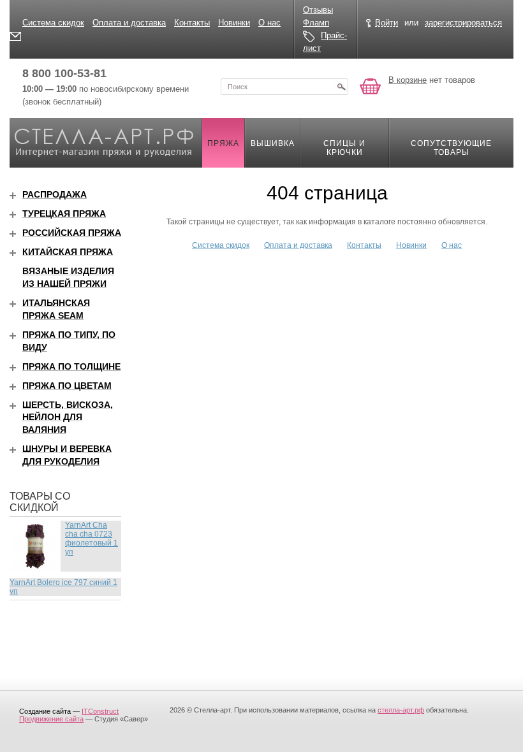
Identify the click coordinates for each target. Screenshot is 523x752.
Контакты (192, 22)
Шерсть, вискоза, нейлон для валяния (67, 417)
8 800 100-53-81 (64, 73)
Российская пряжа (71, 233)
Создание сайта (45, 711)
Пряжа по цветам (67, 385)
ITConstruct (100, 711)
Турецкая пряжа (64, 213)
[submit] (341, 86)
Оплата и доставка (129, 22)
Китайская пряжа (67, 252)
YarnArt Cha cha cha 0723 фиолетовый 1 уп (91, 538)
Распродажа (54, 194)
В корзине (407, 80)
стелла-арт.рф (401, 710)
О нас (269, 22)
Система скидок (53, 22)
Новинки (234, 22)
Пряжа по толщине (71, 366)
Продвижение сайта (51, 719)
